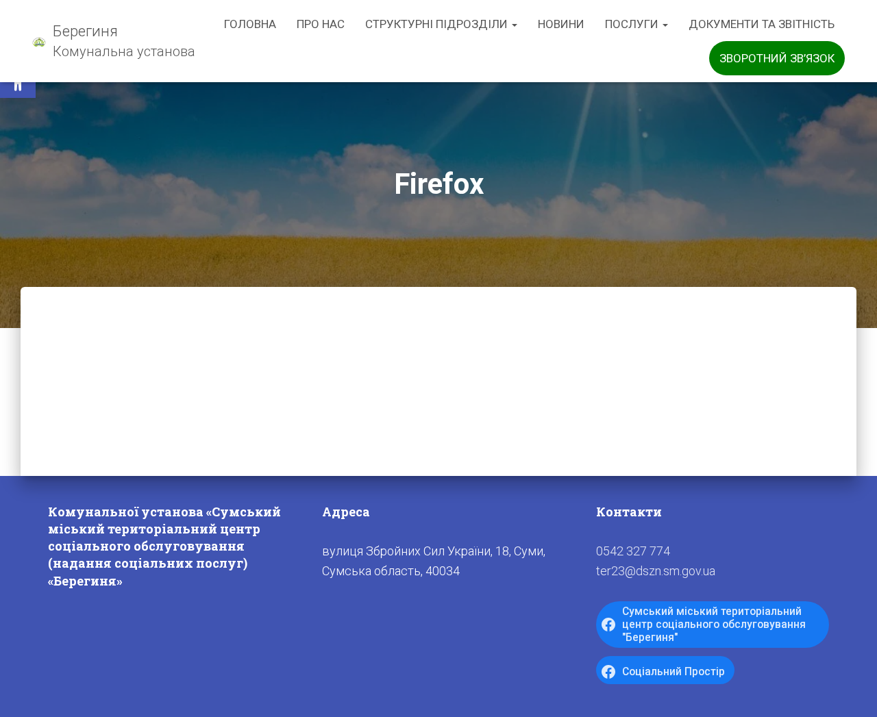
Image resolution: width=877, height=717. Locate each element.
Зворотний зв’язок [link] (777, 58)
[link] (114, 41)
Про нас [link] (321, 24)
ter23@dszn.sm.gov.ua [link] (655, 571)
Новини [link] (561, 24)
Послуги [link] (633, 24)
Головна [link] (250, 24)
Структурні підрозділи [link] (437, 24)
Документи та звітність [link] (762, 24)
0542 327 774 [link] (633, 551)
